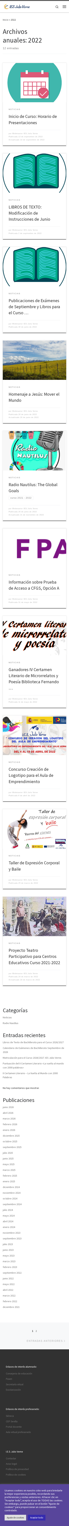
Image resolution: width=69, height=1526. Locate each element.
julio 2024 (8, 1210)
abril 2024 (8, 1221)
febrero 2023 (10, 1267)
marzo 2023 (9, 1261)
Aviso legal (11, 1463)
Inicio (5, 19)
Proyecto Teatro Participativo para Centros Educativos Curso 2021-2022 (34, 956)
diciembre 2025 (11, 1135)
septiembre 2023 (12, 1238)
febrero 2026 (10, 1124)
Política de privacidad (17, 1469)
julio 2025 (8, 1152)
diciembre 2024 (11, 1187)
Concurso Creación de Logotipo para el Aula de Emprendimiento (31, 775)
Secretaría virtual (14, 1384)
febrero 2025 (10, 1175)
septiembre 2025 (12, 1147)
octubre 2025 (10, 1141)
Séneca (10, 1416)
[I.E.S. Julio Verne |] (17, 6)
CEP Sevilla (11, 1421)
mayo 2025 (9, 1164)
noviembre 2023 (11, 1232)
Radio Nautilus (10, 1023)
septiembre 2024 (12, 1204)
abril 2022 (8, 1290)
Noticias (7, 1017)
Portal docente (14, 1426)
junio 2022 (8, 1278)
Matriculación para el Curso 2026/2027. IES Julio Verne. (32, 1057)
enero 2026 (9, 1130)
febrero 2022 (10, 1301)
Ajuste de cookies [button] (15, 1517)
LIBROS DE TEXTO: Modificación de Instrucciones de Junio (29, 213)
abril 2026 (8, 1112)
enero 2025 (9, 1181)
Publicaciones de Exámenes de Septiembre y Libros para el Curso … (34, 307)
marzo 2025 (9, 1170)
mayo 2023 (9, 1255)
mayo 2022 (9, 1284)
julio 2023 (8, 1244)
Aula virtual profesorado (18, 1432)
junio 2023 (8, 1250)
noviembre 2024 (11, 1192)
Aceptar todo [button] (36, 1517)
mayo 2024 (9, 1215)
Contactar (11, 1458)
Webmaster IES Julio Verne (25, 133)
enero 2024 (9, 1227)
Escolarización (13, 1389)
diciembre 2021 (11, 1307)
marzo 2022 (9, 1295)
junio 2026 (8, 1107)
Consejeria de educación (19, 1373)
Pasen (9, 1378)
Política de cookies (16, 1474)
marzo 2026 (9, 1118)
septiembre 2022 (12, 1272)
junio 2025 (8, 1158)
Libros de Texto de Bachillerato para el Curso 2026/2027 (33, 1042)
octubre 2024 (10, 1198)
